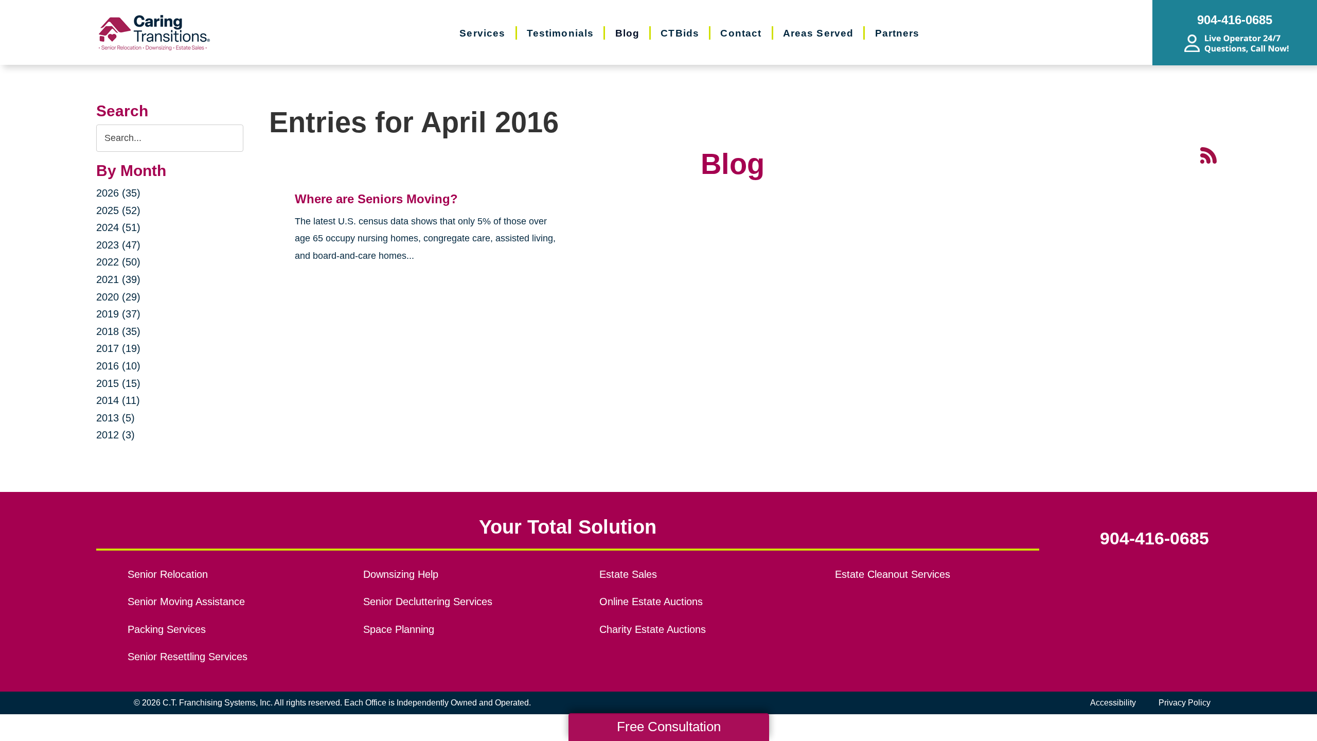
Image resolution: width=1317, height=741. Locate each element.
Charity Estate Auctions (652, 629)
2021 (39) (118, 279)
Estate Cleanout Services (892, 574)
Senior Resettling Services (187, 656)
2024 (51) (118, 227)
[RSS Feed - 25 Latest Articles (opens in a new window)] (1208, 155)
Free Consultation (669, 726)
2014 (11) (118, 400)
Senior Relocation (168, 574)
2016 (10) (118, 366)
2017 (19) (118, 348)
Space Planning (398, 629)
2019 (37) (118, 314)
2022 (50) (118, 262)
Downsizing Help (400, 574)
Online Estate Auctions (651, 601)
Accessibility (1113, 702)
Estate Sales (628, 574)
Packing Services (167, 629)
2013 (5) (115, 418)
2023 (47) (118, 245)
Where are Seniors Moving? (376, 199)
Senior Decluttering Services (427, 601)
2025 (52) (118, 210)
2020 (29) (118, 297)
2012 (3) (115, 434)
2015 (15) (118, 383)
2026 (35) (118, 193)
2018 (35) (118, 331)
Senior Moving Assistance (186, 601)
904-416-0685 (1154, 539)
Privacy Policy (1185, 702)
